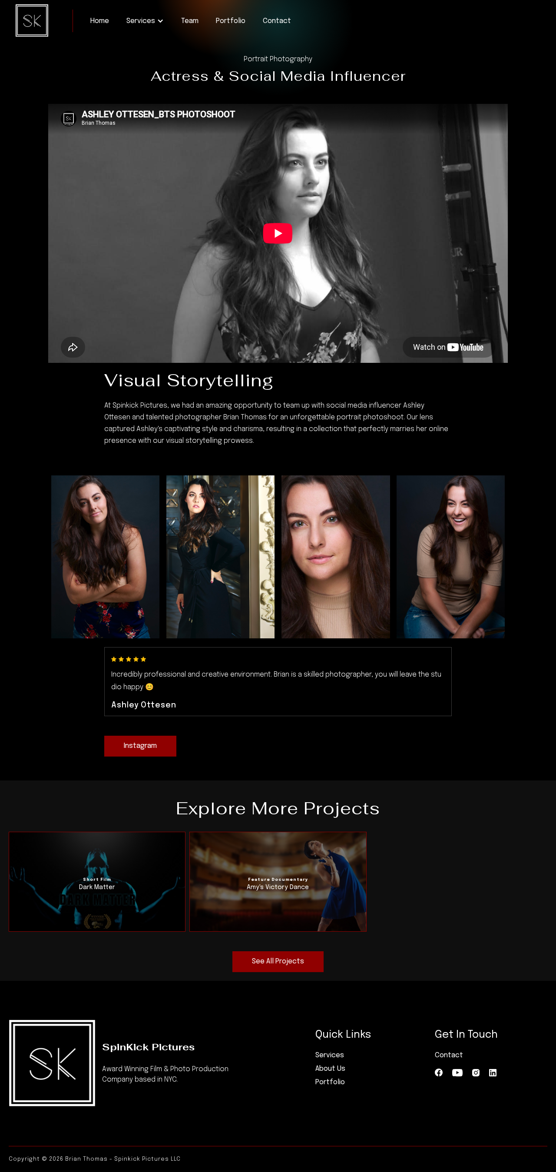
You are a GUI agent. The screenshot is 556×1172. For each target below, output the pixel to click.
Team (190, 21)
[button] (145, 21)
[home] (32, 20)
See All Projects (278, 961)
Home (99, 21)
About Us (330, 1068)
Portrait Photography (278, 59)
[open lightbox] (105, 556)
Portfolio (230, 21)
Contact (277, 21)
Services (329, 1055)
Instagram (140, 746)
